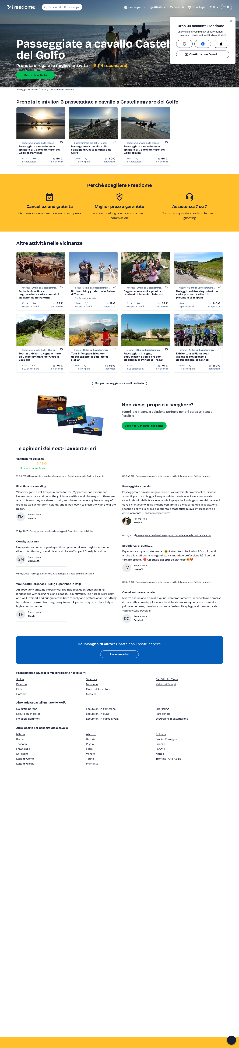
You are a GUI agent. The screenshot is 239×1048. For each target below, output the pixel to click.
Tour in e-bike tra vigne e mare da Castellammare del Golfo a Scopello (40, 357)
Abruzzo (91, 734)
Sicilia (20, 679)
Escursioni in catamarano (172, 718)
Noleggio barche (26, 709)
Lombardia (23, 749)
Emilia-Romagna (166, 739)
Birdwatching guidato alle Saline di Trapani (93, 292)
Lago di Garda (25, 763)
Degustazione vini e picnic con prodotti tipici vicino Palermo (144, 292)
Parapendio (163, 714)
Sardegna (22, 754)
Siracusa (91, 679)
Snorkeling (162, 709)
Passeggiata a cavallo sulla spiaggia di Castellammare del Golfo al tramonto (39, 150)
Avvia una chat (119, 654)
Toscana (21, 744)
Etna (19, 689)
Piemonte (92, 763)
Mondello (92, 684)
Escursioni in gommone (101, 709)
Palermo (21, 684)
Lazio (89, 749)
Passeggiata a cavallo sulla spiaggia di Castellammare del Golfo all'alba (144, 150)
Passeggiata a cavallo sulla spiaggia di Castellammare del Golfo (91, 150)
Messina (91, 694)
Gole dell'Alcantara (98, 689)
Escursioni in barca (28, 714)
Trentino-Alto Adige (168, 759)
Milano (20, 734)
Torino (90, 759)
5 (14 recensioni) (110, 65)
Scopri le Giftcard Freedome (144, 426)
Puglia (90, 744)
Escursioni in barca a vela (102, 718)
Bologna (161, 734)
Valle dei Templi (166, 684)
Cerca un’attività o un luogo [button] (63, 7)
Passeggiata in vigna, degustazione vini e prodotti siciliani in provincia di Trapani (144, 357)
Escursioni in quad (98, 714)
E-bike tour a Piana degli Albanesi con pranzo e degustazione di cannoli (192, 357)
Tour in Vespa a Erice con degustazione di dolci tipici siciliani (89, 357)
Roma (20, 739)
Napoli (160, 754)
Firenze (160, 744)
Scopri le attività (35, 75)
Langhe (160, 749)
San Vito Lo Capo (167, 679)
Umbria (91, 739)
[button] (231, 1040)
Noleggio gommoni (28, 718)
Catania (21, 694)
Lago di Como (25, 759)
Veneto (90, 754)
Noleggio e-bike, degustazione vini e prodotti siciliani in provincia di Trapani (197, 294)
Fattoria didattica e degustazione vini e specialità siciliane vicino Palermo (39, 294)
